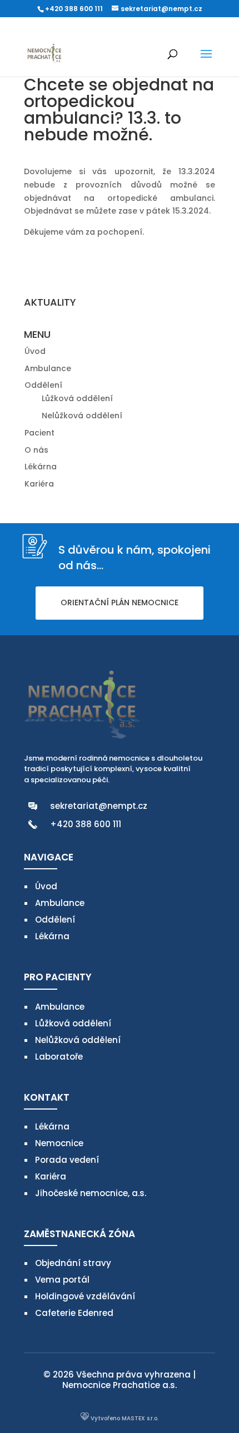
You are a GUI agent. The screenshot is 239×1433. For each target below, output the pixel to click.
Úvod (35, 351)
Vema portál (62, 1279)
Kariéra (39, 483)
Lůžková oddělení (77, 398)
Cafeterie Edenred (74, 1313)
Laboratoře (59, 1056)
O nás (36, 449)
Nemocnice (59, 1143)
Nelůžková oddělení (82, 415)
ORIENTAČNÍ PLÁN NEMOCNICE (119, 602)
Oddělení (43, 385)
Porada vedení (67, 1160)
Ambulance (47, 368)
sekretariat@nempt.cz (98, 806)
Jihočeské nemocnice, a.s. (90, 1193)
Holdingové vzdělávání (85, 1296)
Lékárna (40, 466)
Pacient (39, 432)
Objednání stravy (73, 1263)
